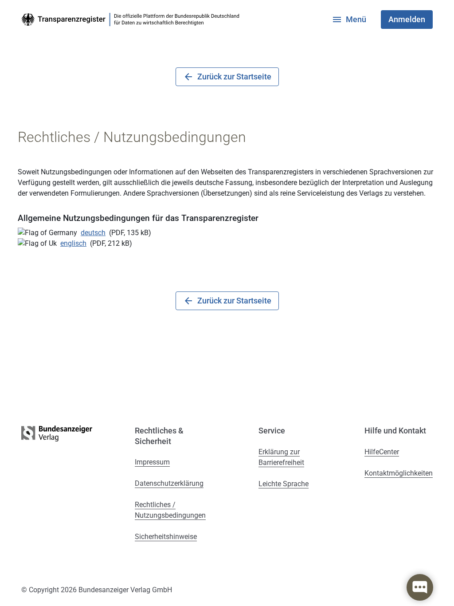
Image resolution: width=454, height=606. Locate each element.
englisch (73, 243)
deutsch (93, 232)
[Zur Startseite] (132, 19)
